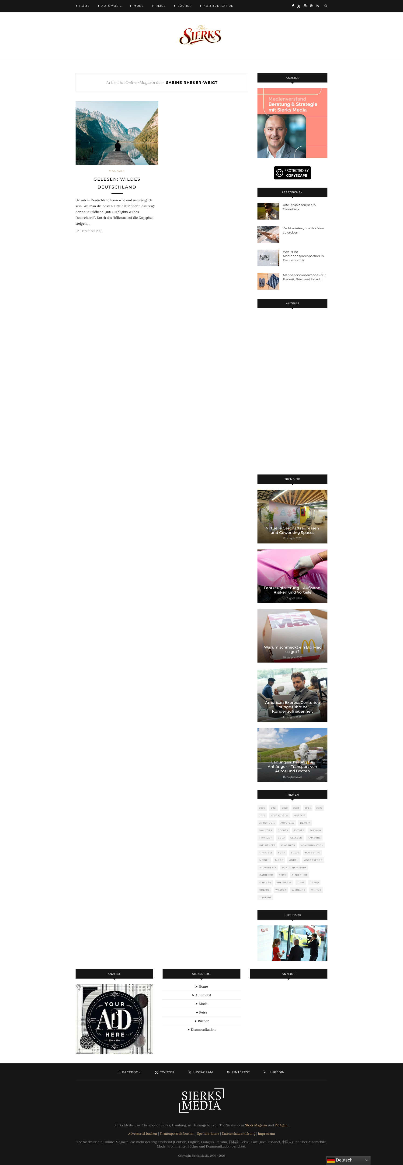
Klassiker (288, 845)
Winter (316, 890)
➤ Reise (159, 5)
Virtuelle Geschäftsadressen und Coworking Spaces (292, 530)
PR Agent (282, 1125)
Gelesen (296, 837)
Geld (281, 837)
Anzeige (300, 815)
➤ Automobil (110, 5)
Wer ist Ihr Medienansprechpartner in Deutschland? (303, 256)
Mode (279, 860)
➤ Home (83, 5)
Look (281, 852)
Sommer (265, 882)
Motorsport (313, 860)
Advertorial (280, 815)
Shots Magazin (256, 1125)
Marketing (312, 852)
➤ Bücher (183, 5)
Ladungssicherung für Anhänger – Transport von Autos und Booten (292, 766)
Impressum (266, 1133)
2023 (296, 808)
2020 (262, 808)
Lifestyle (266, 852)
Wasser (280, 890)
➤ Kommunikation (217, 5)
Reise (282, 875)
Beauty (305, 822)
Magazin (117, 170)
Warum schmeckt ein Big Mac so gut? (292, 649)
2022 (285, 808)
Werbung (299, 890)
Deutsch (344, 1160)
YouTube (265, 897)
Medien (264, 860)
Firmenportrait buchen (177, 1133)
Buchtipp (265, 830)
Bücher (283, 830)
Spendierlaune (208, 1133)
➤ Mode (137, 5)
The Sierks (284, 882)
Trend (314, 882)
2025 (319, 808)
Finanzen (265, 837)
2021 (273, 808)
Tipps (301, 882)
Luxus (295, 852)
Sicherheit (299, 875)
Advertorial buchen (142, 1133)
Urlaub (264, 890)
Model (293, 860)
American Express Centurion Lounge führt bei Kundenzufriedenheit (292, 707)
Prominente (268, 867)
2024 (308, 808)
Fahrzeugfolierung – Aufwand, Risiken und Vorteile (292, 590)
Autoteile (288, 822)
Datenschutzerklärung (238, 1133)
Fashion (315, 830)
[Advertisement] (292, 392)
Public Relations (294, 867)
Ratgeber (266, 875)
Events (299, 830)
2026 (262, 815)
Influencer (267, 845)
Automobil (267, 822)
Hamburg (314, 837)
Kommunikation (312, 845)
